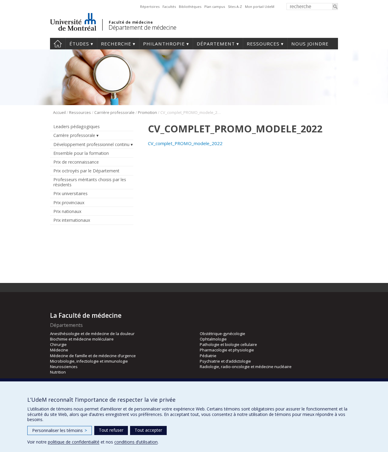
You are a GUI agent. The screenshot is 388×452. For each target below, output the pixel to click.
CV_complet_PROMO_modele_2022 (185, 143)
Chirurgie (58, 344)
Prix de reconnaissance (76, 162)
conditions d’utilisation (136, 442)
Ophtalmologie (213, 339)
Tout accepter (148, 430)
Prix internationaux (71, 220)
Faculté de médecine (131, 22)
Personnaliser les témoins (59, 430)
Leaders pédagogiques (76, 126)
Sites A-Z (235, 6)
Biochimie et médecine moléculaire (82, 339)
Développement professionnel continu (91, 144)
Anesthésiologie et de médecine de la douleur (92, 333)
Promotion (147, 112)
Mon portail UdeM (259, 6)
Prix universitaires (70, 193)
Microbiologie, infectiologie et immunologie (89, 361)
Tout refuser (111, 430)
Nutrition (58, 372)
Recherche (116, 44)
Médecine (59, 350)
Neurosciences (64, 366)
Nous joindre (310, 44)
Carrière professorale (114, 112)
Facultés (169, 6)
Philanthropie (164, 44)
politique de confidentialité (73, 442)
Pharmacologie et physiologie (227, 350)
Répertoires (149, 6)
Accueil (58, 43)
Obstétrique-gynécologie (222, 333)
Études (79, 44)
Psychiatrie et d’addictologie (225, 361)
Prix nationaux (67, 211)
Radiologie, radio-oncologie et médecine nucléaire (246, 366)
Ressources (263, 44)
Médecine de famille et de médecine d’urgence (93, 355)
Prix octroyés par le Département (86, 171)
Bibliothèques (190, 6)
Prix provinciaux (68, 202)
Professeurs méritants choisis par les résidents (89, 182)
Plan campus (214, 6)
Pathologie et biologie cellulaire (228, 344)
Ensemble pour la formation (81, 153)
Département (216, 44)
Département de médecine (142, 27)
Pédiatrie (208, 355)
